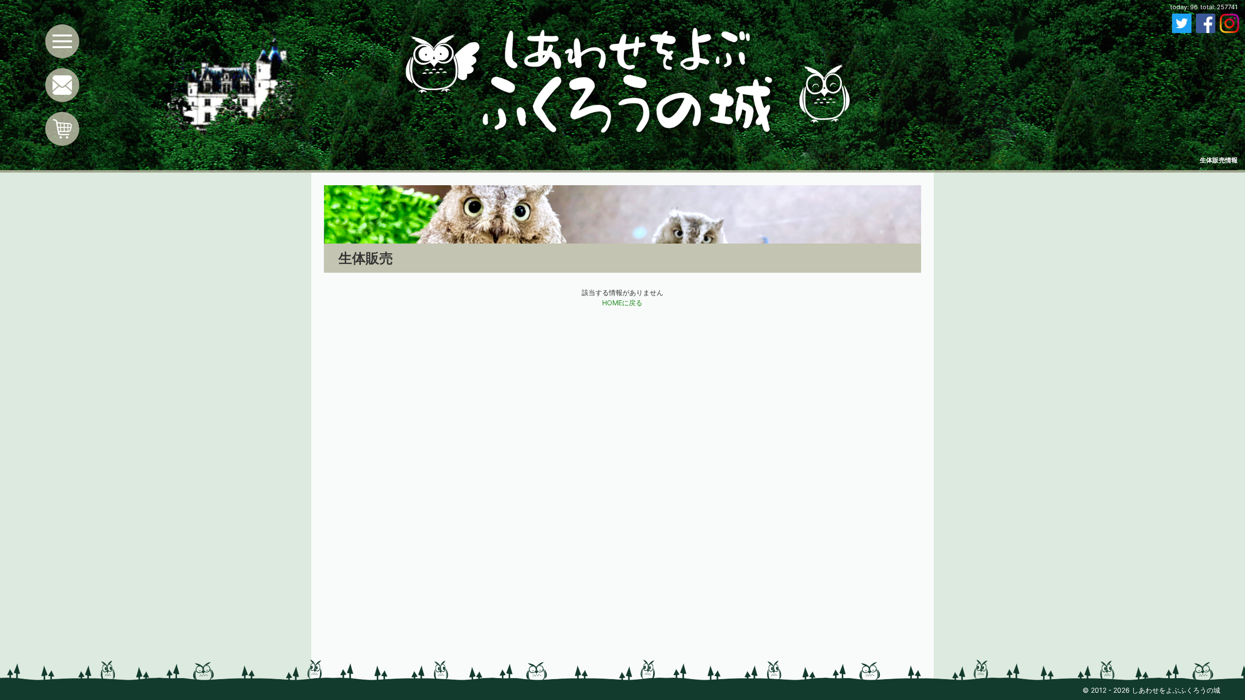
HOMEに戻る (622, 302)
